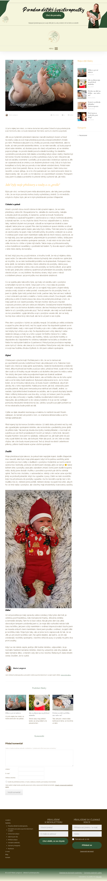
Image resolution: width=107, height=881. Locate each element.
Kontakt (7, 857)
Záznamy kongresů (14, 845)
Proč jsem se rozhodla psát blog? (93, 115)
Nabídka (8, 823)
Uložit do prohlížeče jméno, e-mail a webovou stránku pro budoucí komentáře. (32, 782)
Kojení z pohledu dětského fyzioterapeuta (94, 104)
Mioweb (99, 877)
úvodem (8, 820)
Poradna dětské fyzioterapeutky (18, 826)
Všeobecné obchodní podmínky (70, 873)
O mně (7, 851)
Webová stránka (10, 777)
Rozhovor (11, 848)
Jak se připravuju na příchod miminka (39, 714)
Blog (6, 854)
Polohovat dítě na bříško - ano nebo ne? (61, 714)
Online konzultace (13, 834)
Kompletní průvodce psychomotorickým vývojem (20, 830)
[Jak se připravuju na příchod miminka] (39, 702)
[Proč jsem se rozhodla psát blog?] (82, 116)
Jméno (7, 769)
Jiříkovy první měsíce (13, 713)
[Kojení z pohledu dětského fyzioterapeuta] (82, 105)
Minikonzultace (12, 839)
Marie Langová (13, 115)
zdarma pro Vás (13, 837)
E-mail (7, 773)
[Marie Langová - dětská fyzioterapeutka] (53, 37)
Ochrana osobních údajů (93, 873)
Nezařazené (83, 135)
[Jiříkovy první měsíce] (15, 702)
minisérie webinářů (14, 842)
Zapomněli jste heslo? (87, 851)
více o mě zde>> (66, 675)
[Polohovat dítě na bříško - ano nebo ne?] (62, 702)
